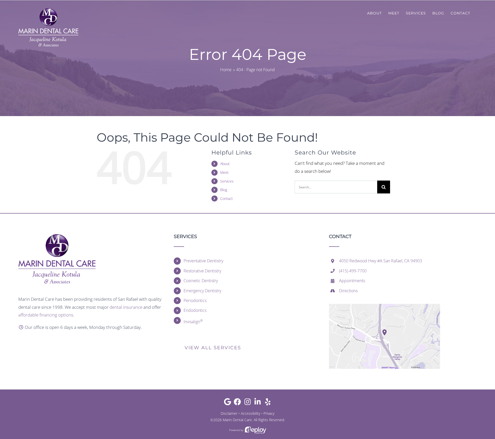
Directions (348, 291)
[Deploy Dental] (255, 430)
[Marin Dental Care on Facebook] (237, 403)
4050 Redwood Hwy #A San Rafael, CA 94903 (380, 261)
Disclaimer (229, 413)
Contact (226, 198)
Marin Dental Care (237, 419)
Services (227, 181)
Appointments (352, 280)
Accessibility (250, 413)
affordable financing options (45, 315)
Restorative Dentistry (202, 271)
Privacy (268, 413)
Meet (224, 172)
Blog (223, 189)
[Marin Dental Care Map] (384, 306)
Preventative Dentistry (203, 261)
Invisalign (193, 321)
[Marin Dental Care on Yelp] (267, 403)
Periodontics (195, 300)
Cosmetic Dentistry (201, 280)
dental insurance (126, 307)
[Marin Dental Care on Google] (227, 403)
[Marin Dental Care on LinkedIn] (257, 403)
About (225, 163)
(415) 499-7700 (353, 271)
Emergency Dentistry (202, 291)
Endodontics (195, 310)
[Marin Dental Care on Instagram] (247, 403)
